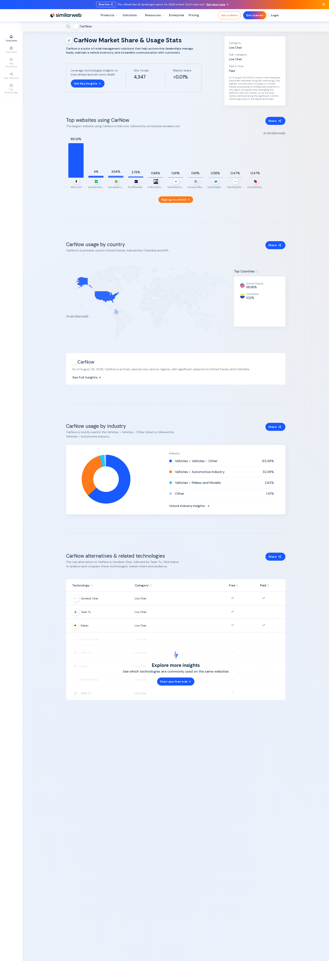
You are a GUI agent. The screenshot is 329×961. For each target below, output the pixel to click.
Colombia (252, 294)
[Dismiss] (323, 4)
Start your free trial (174, 681)
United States (255, 283)
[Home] (65, 15)
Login (275, 15)
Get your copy (215, 4)
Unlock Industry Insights (187, 506)
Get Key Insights (85, 83)
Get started (254, 15)
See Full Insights (84, 377)
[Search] (175, 26)
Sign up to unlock (173, 199)
